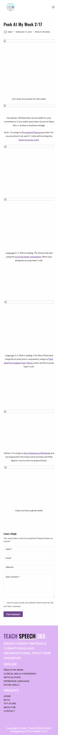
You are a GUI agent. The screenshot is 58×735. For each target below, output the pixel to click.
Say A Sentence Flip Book (37, 453)
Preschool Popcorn (32, 132)
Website (10, 567)
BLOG (7, 699)
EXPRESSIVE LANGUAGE (16, 681)
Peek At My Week (42, 32)
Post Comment (13, 614)
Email (9, 558)
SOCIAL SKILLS (11, 684)
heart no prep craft (29, 139)
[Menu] (53, 7)
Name (9, 549)
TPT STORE (10, 703)
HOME (7, 696)
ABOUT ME (10, 707)
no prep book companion (28, 256)
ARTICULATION (12, 677)
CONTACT (9, 711)
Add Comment (13, 576)
